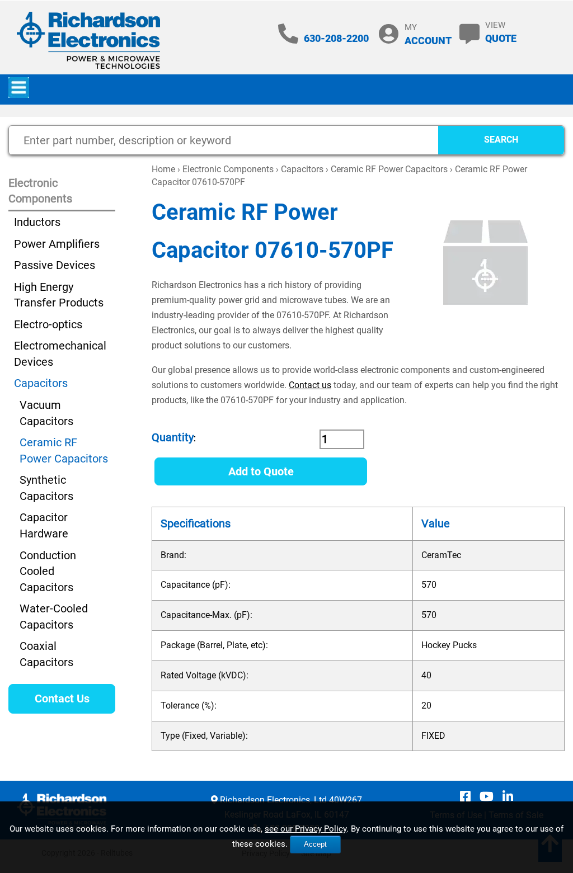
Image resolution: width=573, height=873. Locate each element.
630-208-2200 (336, 38)
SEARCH (501, 139)
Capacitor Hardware (44, 525)
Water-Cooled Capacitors (54, 616)
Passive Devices (54, 265)
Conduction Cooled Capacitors (48, 571)
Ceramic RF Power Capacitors (389, 169)
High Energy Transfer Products (59, 295)
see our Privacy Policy (305, 829)
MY (428, 34)
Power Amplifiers (57, 244)
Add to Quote (261, 471)
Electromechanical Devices (60, 354)
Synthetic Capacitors (46, 488)
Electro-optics (48, 324)
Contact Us (62, 698)
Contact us (310, 385)
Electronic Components (228, 169)
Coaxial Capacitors (46, 654)
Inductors (37, 222)
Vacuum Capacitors (46, 413)
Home (163, 169)
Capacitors (302, 169)
